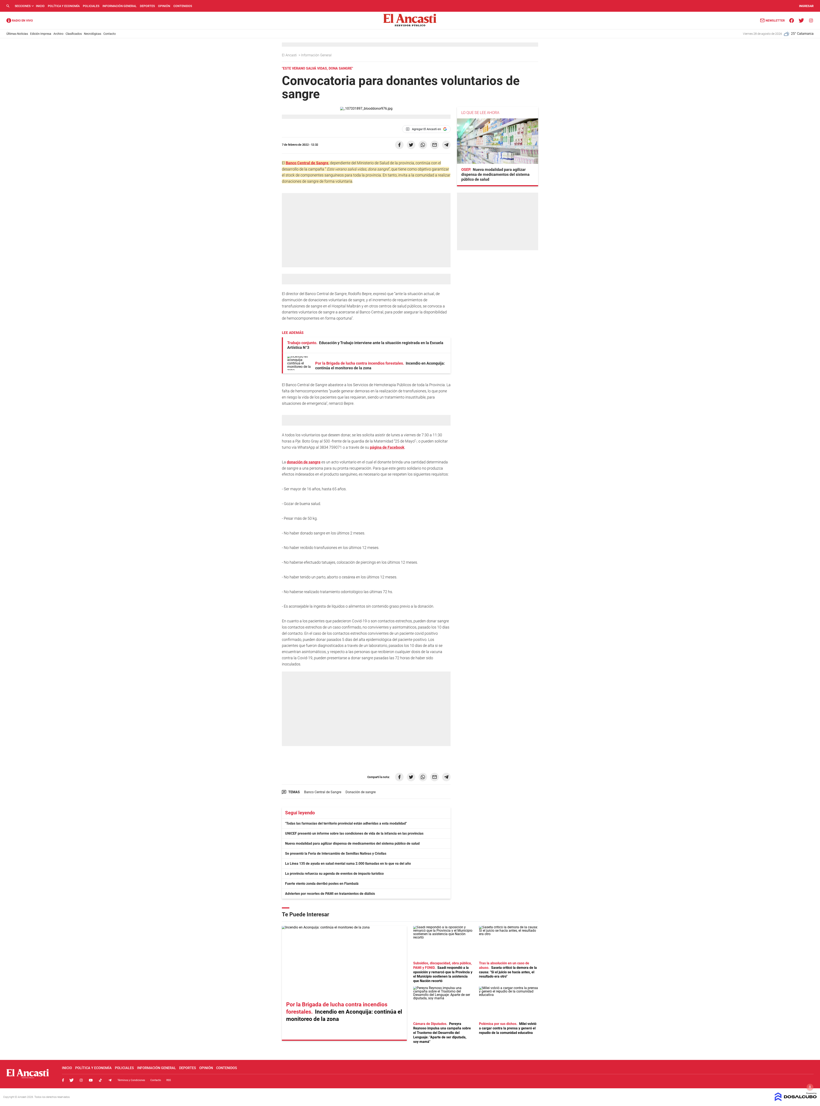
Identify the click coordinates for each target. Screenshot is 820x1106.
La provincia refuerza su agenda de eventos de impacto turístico (334, 874)
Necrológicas (92, 33)
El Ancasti (290, 55)
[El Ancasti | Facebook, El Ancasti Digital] (791, 20)
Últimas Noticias (17, 33)
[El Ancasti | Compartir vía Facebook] (399, 145)
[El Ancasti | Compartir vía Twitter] (411, 145)
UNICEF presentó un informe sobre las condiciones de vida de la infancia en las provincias (354, 833)
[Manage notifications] (810, 1087)
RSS (168, 1080)
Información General (119, 6)
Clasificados (74, 33)
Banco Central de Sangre (307, 163)
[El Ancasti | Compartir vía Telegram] (446, 145)
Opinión (164, 6)
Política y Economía (64, 6)
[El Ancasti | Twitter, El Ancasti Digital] (801, 20)
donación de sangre (304, 462)
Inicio (40, 6)
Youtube (91, 1080)
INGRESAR (806, 5)
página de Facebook (387, 447)
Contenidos (182, 6)
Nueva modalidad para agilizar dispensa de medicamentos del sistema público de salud (352, 843)
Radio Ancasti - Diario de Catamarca (19, 20)
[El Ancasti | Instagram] (811, 20)
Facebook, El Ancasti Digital (63, 1080)
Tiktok (100, 1080)
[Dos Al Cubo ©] (796, 1100)
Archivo (58, 33)
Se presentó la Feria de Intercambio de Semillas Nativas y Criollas (335, 853)
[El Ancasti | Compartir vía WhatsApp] (423, 145)
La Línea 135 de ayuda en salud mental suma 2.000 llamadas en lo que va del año (348, 864)
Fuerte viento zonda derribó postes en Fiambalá (322, 884)
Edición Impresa (40, 33)
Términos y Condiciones (131, 1080)
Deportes (147, 6)
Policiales (91, 6)
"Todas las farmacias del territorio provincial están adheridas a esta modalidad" (346, 823)
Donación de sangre (361, 792)
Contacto (109, 33)
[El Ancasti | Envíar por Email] (434, 145)
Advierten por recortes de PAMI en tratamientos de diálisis (330, 894)
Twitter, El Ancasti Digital (71, 1080)
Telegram (110, 1080)
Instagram (81, 1080)
